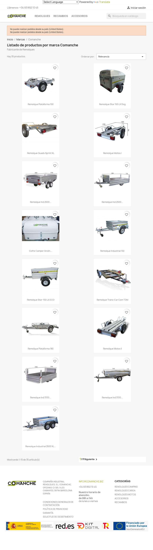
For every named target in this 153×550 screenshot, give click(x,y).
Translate (104, 2)
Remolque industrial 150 (112, 250)
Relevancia (121, 56)
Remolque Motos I (112, 153)
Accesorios (79, 16)
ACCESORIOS (121, 498)
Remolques (42, 16)
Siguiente (91, 459)
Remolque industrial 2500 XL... (40, 446)
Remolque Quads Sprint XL (40, 153)
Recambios (60, 16)
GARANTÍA (48, 512)
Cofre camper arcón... (40, 250)
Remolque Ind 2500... (40, 202)
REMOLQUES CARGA (125, 490)
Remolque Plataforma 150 (40, 104)
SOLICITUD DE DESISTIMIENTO (58, 516)
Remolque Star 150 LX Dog (112, 104)
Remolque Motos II (112, 348)
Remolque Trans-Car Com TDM (112, 299)
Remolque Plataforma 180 (40, 348)
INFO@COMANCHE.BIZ (91, 481)
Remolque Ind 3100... (40, 397)
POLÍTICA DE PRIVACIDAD (55, 509)
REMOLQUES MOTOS (125, 494)
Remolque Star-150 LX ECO (40, 299)
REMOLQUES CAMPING (126, 486)
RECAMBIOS (121, 502)
